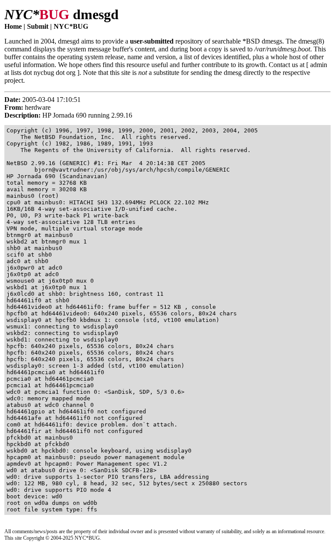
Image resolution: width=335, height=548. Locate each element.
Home (13, 26)
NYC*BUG (71, 26)
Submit (37, 26)
